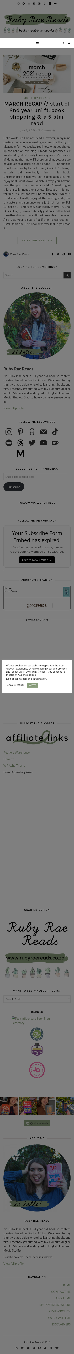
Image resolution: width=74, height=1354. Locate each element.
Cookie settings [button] (15, 684)
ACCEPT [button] (32, 685)
